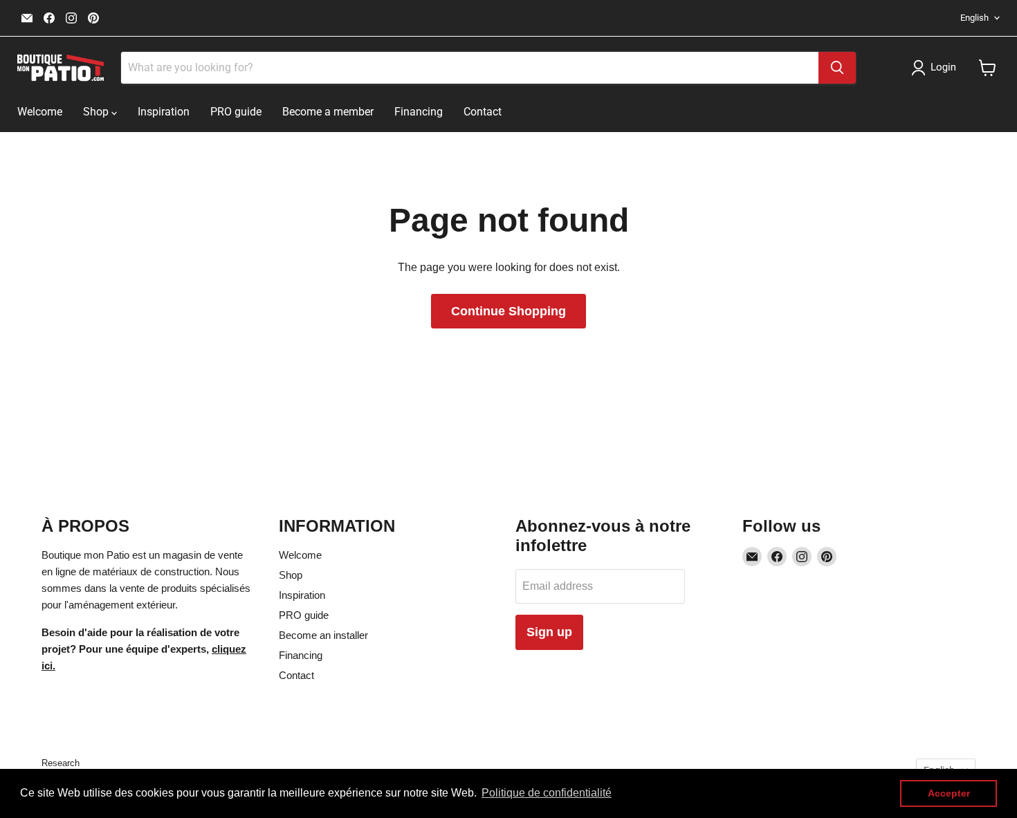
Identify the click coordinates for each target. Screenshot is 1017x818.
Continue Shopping (508, 311)
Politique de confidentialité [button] (547, 793)
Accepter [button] (949, 793)
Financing (418, 111)
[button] (936, 67)
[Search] (837, 68)
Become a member (328, 111)
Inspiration (164, 111)
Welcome (39, 111)
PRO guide (236, 111)
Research (61, 763)
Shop (97, 111)
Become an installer (323, 635)
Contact (483, 111)
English (974, 17)
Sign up (549, 632)
